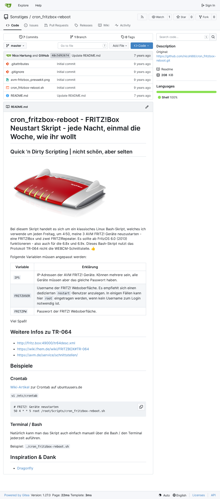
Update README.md (86, 55)
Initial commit (66, 64)
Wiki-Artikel (19, 387)
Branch (80, 37)
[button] (158, 17)
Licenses (198, 495)
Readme (167, 69)
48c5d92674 (60, 55)
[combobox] (83, 45)
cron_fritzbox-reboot (51, 17)
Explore (23, 5)
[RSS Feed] (142, 17)
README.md (19, 95)
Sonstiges (19, 17)
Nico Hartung (22, 55)
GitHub (44, 55)
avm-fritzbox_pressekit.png (30, 79)
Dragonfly (25, 468)
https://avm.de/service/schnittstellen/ (47, 355)
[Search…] (213, 37)
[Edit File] (147, 106)
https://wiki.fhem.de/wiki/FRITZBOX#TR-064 (53, 349)
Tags (130, 37)
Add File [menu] (118, 45)
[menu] (164, 495)
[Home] (8, 5)
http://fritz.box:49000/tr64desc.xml (46, 343)
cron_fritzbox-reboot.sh (27, 87)
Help (38, 5)
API (213, 495)
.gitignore (17, 72)
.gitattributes (20, 64)
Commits (30, 37)
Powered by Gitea (16, 495)
